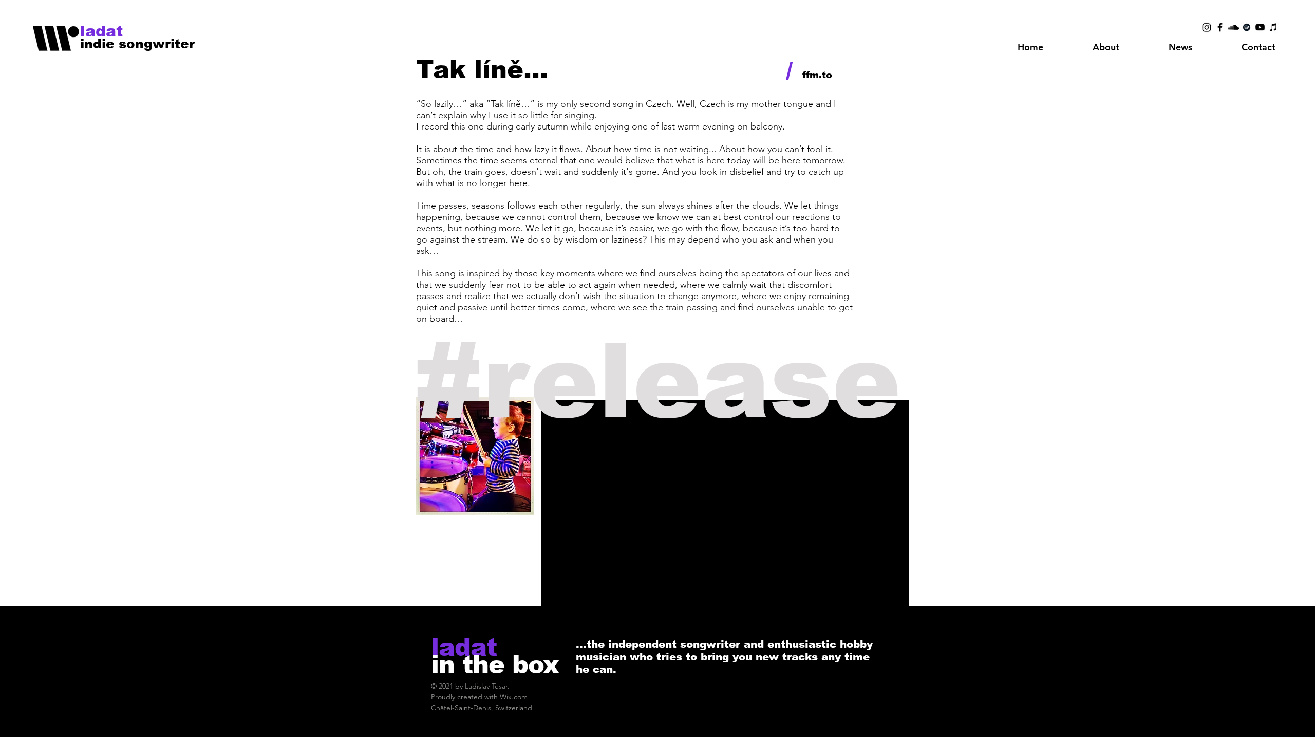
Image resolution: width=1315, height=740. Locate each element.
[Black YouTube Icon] (1260, 27)
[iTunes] (1273, 27)
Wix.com (514, 696)
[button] (1106, 47)
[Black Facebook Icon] (1220, 27)
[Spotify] (1246, 27)
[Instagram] (1206, 27)
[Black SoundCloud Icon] (1233, 27)
